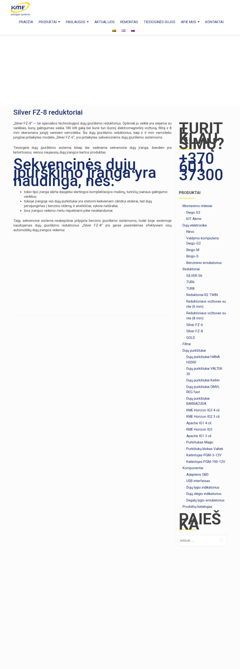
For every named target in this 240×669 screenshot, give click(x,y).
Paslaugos (75, 22)
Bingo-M (192, 250)
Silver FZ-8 (194, 331)
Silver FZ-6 (194, 325)
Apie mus (188, 22)
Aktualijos (104, 22)
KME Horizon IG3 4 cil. (203, 410)
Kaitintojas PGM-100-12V (205, 462)
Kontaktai (214, 22)
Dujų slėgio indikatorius (203, 494)
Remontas (129, 22)
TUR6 (190, 282)
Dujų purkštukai (194, 350)
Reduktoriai (191, 269)
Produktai (48, 22)
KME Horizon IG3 (199, 429)
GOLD (190, 338)
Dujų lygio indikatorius (202, 487)
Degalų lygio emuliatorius (205, 500)
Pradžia (26, 22)
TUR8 (190, 288)
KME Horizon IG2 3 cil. (203, 416)
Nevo (190, 232)
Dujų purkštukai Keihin (203, 380)
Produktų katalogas (197, 506)
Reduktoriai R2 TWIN (202, 295)
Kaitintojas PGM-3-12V (203, 455)
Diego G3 (193, 212)
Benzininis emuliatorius (204, 263)
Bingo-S (192, 256)
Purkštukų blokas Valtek (204, 449)
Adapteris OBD (197, 474)
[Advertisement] (120, 69)
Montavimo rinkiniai (197, 206)
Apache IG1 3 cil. (199, 436)
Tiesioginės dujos (159, 22)
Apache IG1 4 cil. (199, 423)
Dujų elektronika (195, 225)
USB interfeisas (198, 481)
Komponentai (193, 468)
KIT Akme (193, 219)
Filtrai (187, 344)
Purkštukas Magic (200, 442)
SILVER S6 (194, 276)
